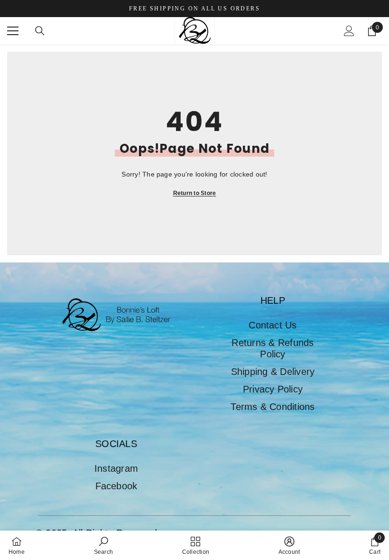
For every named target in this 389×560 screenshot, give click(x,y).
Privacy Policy (273, 389)
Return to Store (194, 193)
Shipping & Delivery (273, 371)
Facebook (116, 486)
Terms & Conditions (273, 406)
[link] (103, 545)
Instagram (116, 468)
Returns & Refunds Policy (273, 348)
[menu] (13, 31)
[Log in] (349, 31)
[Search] (40, 31)
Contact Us (272, 325)
